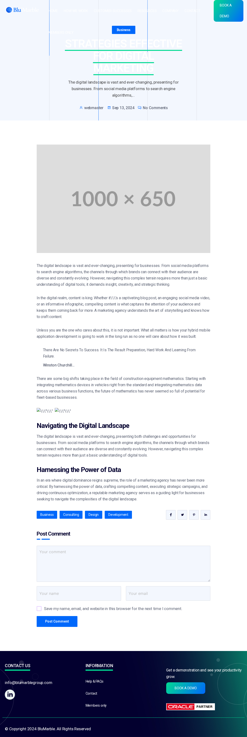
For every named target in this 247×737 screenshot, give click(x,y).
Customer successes (113, 11)
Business (123, 30)
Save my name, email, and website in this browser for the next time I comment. (113, 608)
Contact (192, 11)
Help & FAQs (94, 681)
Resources (147, 11)
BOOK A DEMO (226, 10)
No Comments (155, 108)
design (94, 515)
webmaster (93, 108)
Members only (61, 32)
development (118, 515)
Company (170, 11)
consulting (71, 515)
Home (53, 11)
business (47, 515)
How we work (76, 11)
